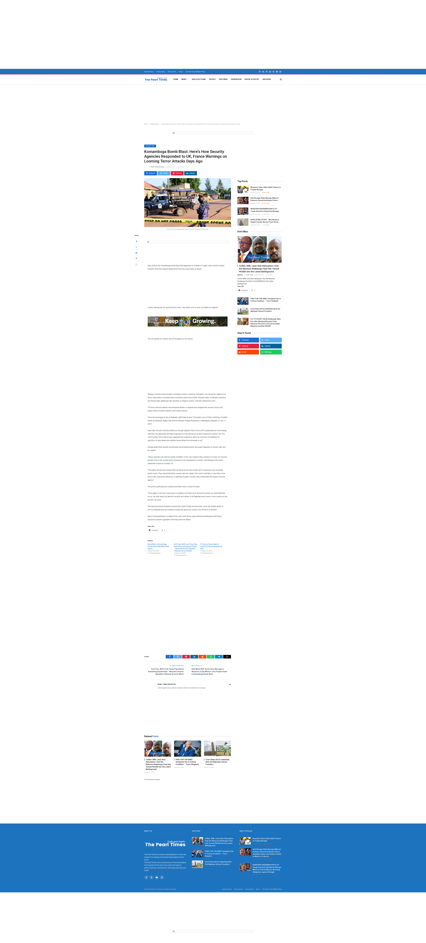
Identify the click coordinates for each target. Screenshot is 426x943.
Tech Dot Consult (170, 889)
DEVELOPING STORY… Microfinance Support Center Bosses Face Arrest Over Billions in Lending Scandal (264, 221)
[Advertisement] (66, 15)
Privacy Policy (160, 72)
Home (175, 79)
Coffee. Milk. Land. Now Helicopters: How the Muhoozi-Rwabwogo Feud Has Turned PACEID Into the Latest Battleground (158, 764)
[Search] (280, 79)
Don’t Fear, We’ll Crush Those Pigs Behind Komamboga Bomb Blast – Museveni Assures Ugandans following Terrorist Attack (166, 671)
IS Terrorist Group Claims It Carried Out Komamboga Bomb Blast (211, 546)
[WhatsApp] (136, 264)
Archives (266, 79)
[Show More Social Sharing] (199, 173)
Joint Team (249, 275)
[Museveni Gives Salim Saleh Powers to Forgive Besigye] (242, 189)
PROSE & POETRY (252, 79)
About (181, 72)
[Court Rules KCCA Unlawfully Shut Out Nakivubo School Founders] (217, 749)
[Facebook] (136, 241)
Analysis (240, 275)
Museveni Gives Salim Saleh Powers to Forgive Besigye (265, 188)
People (212, 79)
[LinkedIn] (136, 253)
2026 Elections (199, 79)
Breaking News (154, 124)
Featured (223, 79)
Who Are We (172, 72)
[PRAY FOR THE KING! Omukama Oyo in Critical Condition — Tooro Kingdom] (187, 749)
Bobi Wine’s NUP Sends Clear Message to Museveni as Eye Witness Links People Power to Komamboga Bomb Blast (209, 671)
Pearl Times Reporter (157, 167)
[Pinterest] (136, 258)
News (183, 79)
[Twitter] (136, 247)
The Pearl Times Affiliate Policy (195, 72)
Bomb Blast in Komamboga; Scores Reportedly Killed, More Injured (158, 546)
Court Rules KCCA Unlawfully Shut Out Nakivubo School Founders (217, 762)
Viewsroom (236, 79)
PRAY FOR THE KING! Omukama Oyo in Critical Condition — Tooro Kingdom (187, 762)
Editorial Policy (149, 72)
